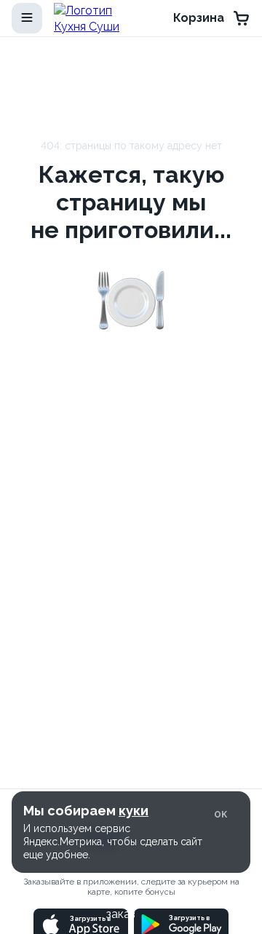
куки (133, 810)
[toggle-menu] (27, 18)
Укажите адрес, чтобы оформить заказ (121, 906)
